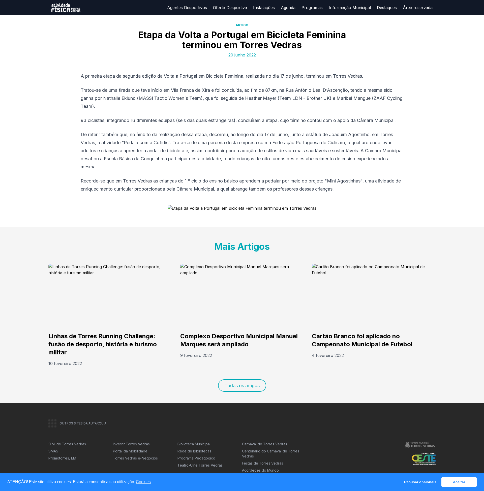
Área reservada (418, 7)
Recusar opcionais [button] (420, 482)
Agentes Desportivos (187, 7)
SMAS (53, 451)
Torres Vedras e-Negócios (135, 458)
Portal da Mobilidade (130, 451)
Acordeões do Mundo (260, 470)
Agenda (288, 7)
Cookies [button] (143, 482)
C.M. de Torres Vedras (67, 444)
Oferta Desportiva (230, 7)
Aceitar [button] (459, 482)
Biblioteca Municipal (193, 444)
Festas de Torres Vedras (262, 463)
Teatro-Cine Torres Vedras (200, 465)
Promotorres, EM (62, 458)
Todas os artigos (242, 385)
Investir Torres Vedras (131, 444)
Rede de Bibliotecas (194, 451)
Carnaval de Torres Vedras (264, 444)
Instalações (264, 7)
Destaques (387, 7)
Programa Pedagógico (196, 458)
